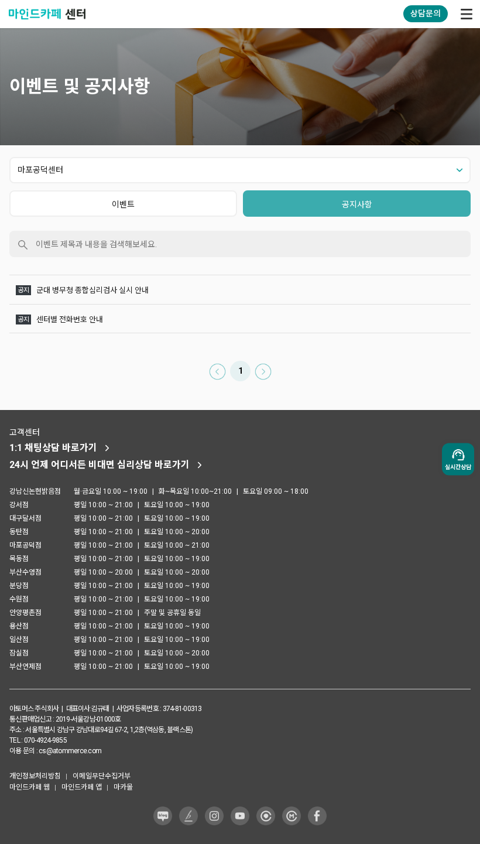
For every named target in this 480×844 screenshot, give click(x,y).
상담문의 (425, 13)
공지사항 (357, 204)
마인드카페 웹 (29, 787)
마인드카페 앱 (81, 787)
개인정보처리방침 (35, 776)
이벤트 (123, 204)
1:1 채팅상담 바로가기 (53, 447)
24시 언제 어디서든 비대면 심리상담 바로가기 (99, 464)
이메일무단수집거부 (102, 776)
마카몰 (123, 787)
